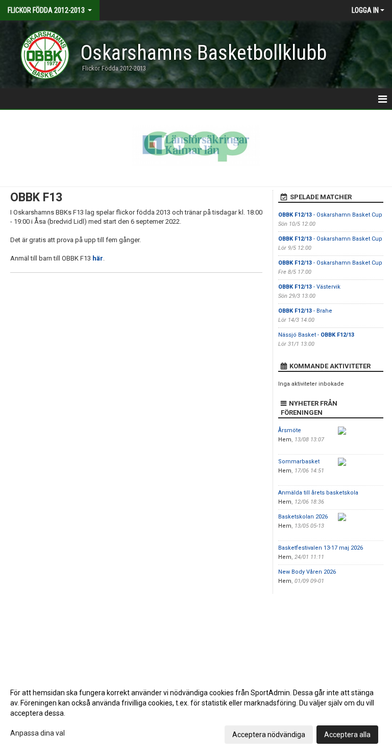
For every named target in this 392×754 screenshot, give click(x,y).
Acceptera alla (347, 735)
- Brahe (305, 311)
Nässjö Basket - (316, 335)
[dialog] (196, 713)
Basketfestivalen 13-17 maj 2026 (320, 548)
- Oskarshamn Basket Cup (330, 214)
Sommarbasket (299, 461)
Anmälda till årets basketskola (318, 492)
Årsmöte (289, 430)
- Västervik (309, 287)
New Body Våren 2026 (307, 572)
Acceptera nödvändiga (268, 735)
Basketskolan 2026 (303, 516)
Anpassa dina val (37, 733)
